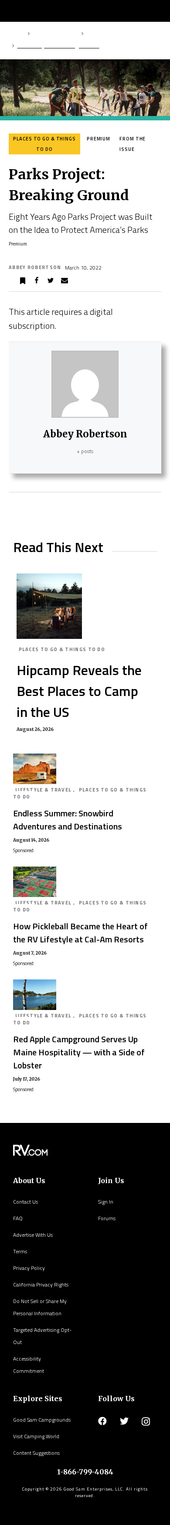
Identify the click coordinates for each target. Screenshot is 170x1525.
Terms (20, 1251)
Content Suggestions (36, 1453)
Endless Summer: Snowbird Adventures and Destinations (67, 819)
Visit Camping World (36, 1436)
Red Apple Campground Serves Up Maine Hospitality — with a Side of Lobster (79, 1052)
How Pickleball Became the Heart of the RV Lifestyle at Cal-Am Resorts (80, 932)
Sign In (105, 1201)
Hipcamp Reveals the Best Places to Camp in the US (79, 690)
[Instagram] (146, 1421)
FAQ (18, 1218)
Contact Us (25, 1201)
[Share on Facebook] (37, 281)
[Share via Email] (64, 281)
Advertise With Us (33, 1235)
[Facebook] (102, 1421)
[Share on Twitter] (51, 281)
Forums (107, 1218)
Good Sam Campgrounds (42, 1420)
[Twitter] (124, 1421)
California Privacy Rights (40, 1284)
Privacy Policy (29, 1268)
